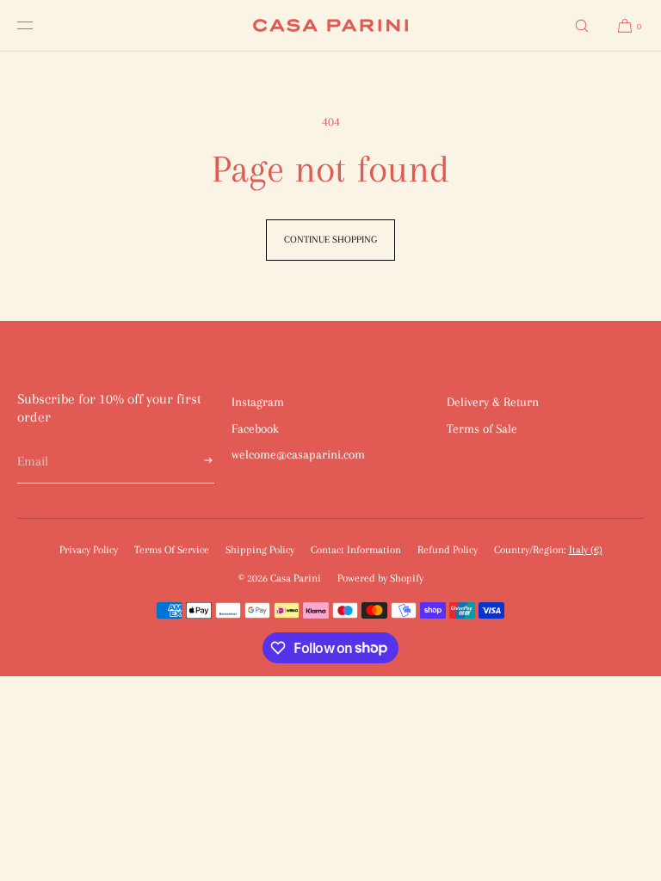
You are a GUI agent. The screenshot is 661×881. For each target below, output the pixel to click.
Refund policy (447, 550)
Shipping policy (259, 550)
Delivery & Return (493, 402)
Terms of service (171, 550)
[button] (581, 25)
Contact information (356, 550)
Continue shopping (330, 239)
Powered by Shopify (380, 578)
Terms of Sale (482, 428)
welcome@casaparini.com (298, 454)
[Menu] (38, 25)
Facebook (255, 428)
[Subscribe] (192, 462)
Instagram (258, 402)
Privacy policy (88, 550)
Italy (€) (585, 550)
